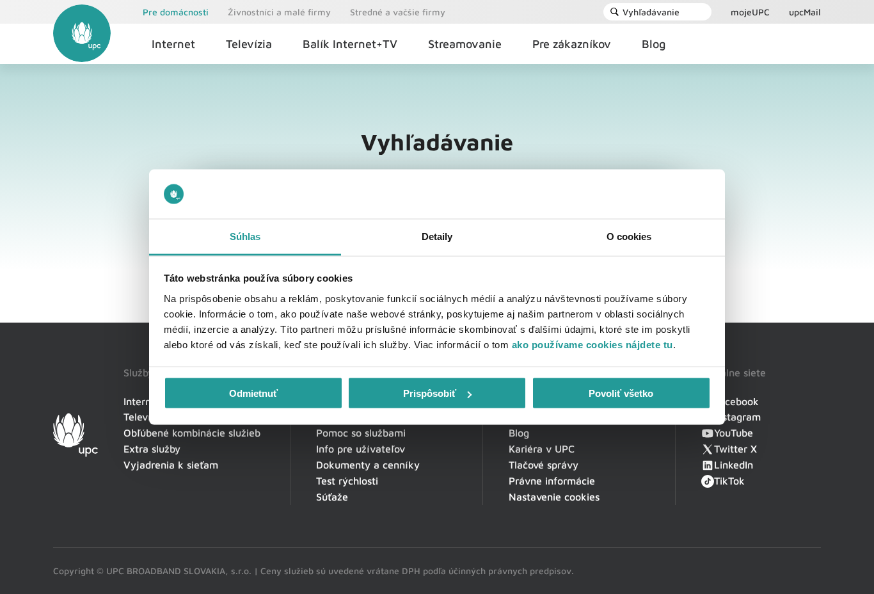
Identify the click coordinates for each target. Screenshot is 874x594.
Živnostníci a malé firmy (279, 11)
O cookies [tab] (629, 235)
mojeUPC (750, 11)
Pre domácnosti (176, 11)
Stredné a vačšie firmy (397, 11)
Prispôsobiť (429, 393)
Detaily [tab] (437, 235)
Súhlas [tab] (245, 235)
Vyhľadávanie (651, 11)
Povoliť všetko (621, 393)
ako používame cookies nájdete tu (592, 344)
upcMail (805, 11)
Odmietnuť (253, 393)
